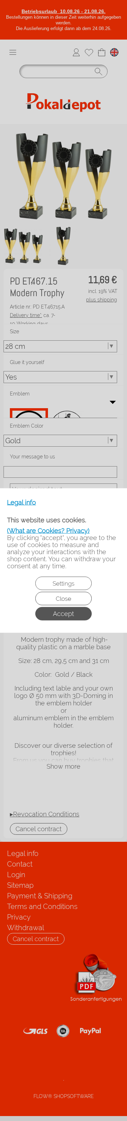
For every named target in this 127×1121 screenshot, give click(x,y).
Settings (63, 583)
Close (63, 598)
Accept (63, 613)
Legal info (21, 502)
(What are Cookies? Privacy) (48, 530)
